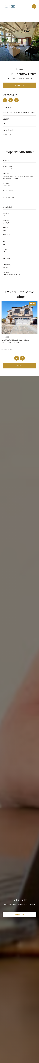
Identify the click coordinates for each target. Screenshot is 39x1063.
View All (19, 366)
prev (16, 358)
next (22, 358)
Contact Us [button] (19, 914)
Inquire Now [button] (19, 85)
